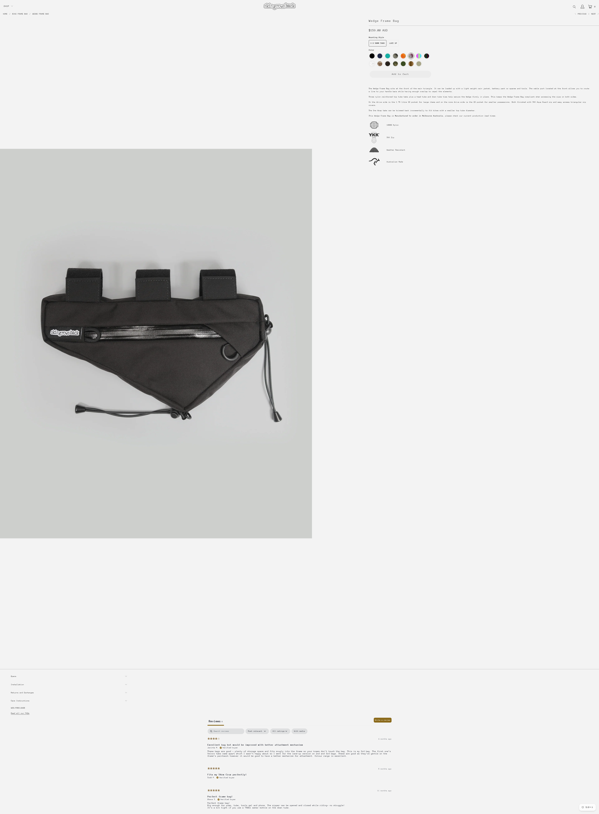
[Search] (574, 7)
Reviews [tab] (216, 721)
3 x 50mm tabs (377, 43)
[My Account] (582, 7)
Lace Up (393, 43)
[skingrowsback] (280, 7)
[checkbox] (299, 731)
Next (594, 14)
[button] (8, 6)
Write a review (382, 720)
